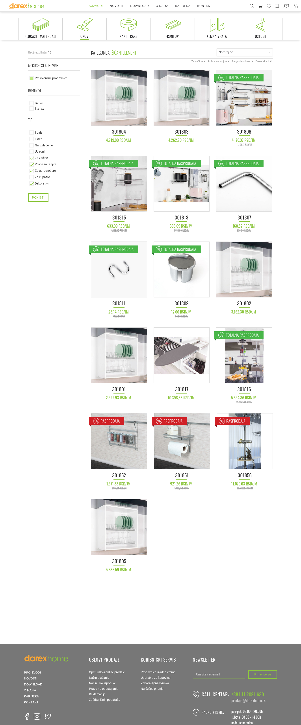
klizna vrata (216, 36)
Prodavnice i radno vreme (158, 672)
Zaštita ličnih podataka (104, 699)
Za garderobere (241, 61)
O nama (162, 5)
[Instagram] (37, 716)
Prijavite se (262, 674)
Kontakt (204, 5)
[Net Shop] (286, 6)
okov (84, 36)
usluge (261, 36)
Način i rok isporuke (102, 683)
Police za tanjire (218, 61)
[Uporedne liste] (277, 6)
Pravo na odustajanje (103, 688)
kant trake (128, 36)
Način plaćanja (99, 677)
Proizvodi (94, 5)
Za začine (197, 61)
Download (139, 5)
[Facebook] (27, 716)
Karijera (182, 5)
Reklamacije (97, 694)
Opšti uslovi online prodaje (107, 672)
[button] (260, 6)
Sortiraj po (226, 52)
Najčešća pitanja (152, 688)
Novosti (116, 5)
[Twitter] (48, 716)
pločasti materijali (40, 36)
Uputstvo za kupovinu (156, 677)
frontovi (172, 36)
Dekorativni (262, 61)
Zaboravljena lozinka (155, 683)
